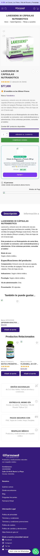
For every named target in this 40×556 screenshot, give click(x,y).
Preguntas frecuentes (9, 497)
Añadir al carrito (24, 134)
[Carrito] (37, 8)
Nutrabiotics (10, 95)
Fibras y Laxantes (29, 22)
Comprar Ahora (20, 140)
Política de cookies (8, 525)
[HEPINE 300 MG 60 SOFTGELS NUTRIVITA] (33, 71)
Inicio (6, 22)
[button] (10, 329)
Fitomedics (9, 361)
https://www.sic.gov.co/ (10, 532)
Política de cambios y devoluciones (14, 528)
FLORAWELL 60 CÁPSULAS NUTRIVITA (30, 364)
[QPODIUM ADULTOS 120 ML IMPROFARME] (10, 308)
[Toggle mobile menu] (2, 8)
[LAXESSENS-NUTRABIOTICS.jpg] (20, 47)
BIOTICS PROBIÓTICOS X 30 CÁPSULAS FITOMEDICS (10, 364)
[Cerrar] (37, 3)
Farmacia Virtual (8, 501)
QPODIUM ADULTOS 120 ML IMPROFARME (10, 322)
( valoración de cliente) (18, 82)
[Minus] (7, 136)
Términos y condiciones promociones (15, 521)
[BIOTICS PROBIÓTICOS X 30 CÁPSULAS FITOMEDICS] (10, 350)
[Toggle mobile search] (5, 8)
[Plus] (7, 133)
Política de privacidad (9, 514)
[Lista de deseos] (4, 31)
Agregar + (20, 174)
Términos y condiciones (10, 518)
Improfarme (10, 320)
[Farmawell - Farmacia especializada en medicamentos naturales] (20, 8)
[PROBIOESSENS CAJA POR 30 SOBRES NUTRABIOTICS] (37, 71)
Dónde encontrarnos (9, 490)
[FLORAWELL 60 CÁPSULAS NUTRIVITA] (30, 350)
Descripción (10, 213)
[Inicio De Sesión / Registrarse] (34, 8)
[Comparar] (4, 36)
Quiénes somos (7, 487)
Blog (3, 494)
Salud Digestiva (15, 22)
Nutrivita (28, 361)
